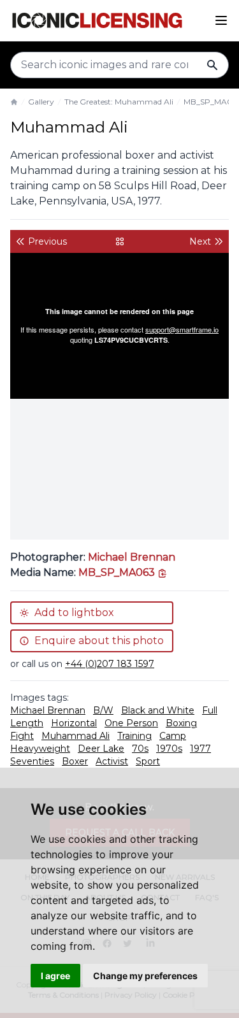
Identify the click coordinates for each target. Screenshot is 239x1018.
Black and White (157, 710)
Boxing (181, 723)
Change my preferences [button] (145, 975)
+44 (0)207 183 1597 (109, 664)
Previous (47, 241)
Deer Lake (101, 748)
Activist (112, 761)
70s (140, 748)
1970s (169, 748)
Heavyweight (40, 748)
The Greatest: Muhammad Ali (118, 101)
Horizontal (74, 723)
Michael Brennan (131, 557)
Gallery (41, 101)
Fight (22, 736)
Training (134, 736)
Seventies (32, 761)
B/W (103, 710)
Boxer (75, 761)
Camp (172, 736)
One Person (131, 723)
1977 (200, 748)
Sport (148, 761)
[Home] (14, 102)
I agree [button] (55, 975)
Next (200, 241)
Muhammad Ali (75, 736)
